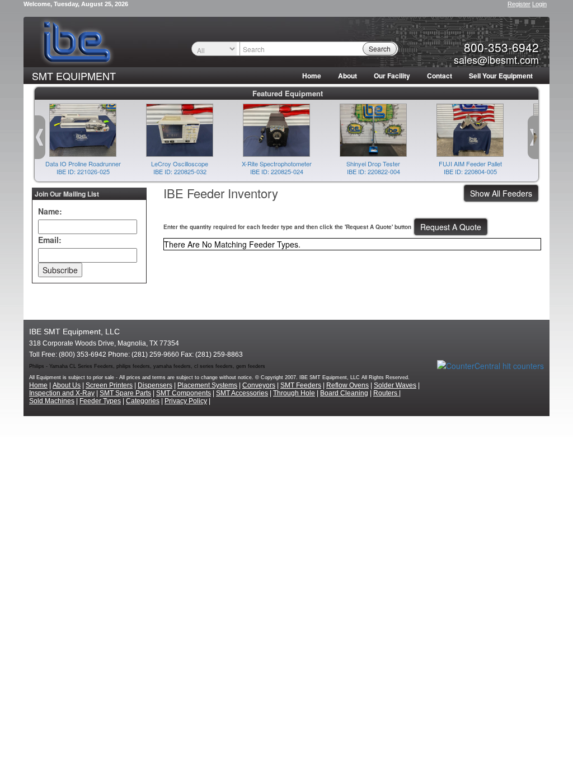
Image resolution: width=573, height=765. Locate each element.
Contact (439, 76)
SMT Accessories (242, 393)
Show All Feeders (501, 193)
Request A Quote (450, 226)
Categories (142, 401)
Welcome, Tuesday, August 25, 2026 (76, 4)
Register (519, 4)
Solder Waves (395, 385)
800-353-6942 (501, 47)
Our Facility (392, 76)
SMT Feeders (300, 385)
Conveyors (258, 385)
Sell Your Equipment (501, 76)
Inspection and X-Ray (62, 393)
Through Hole (294, 393)
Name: (50, 211)
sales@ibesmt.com (496, 59)
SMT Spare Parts (125, 393)
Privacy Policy (186, 401)
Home (311, 76)
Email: (50, 239)
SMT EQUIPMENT (74, 75)
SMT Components (183, 393)
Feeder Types (100, 401)
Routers (386, 393)
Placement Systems (207, 385)
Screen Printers (109, 385)
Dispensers (155, 385)
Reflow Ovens (347, 385)
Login (539, 4)
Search (380, 48)
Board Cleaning (344, 393)
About (347, 76)
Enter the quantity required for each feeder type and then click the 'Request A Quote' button (287, 227)
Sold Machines (51, 401)
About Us (67, 385)
